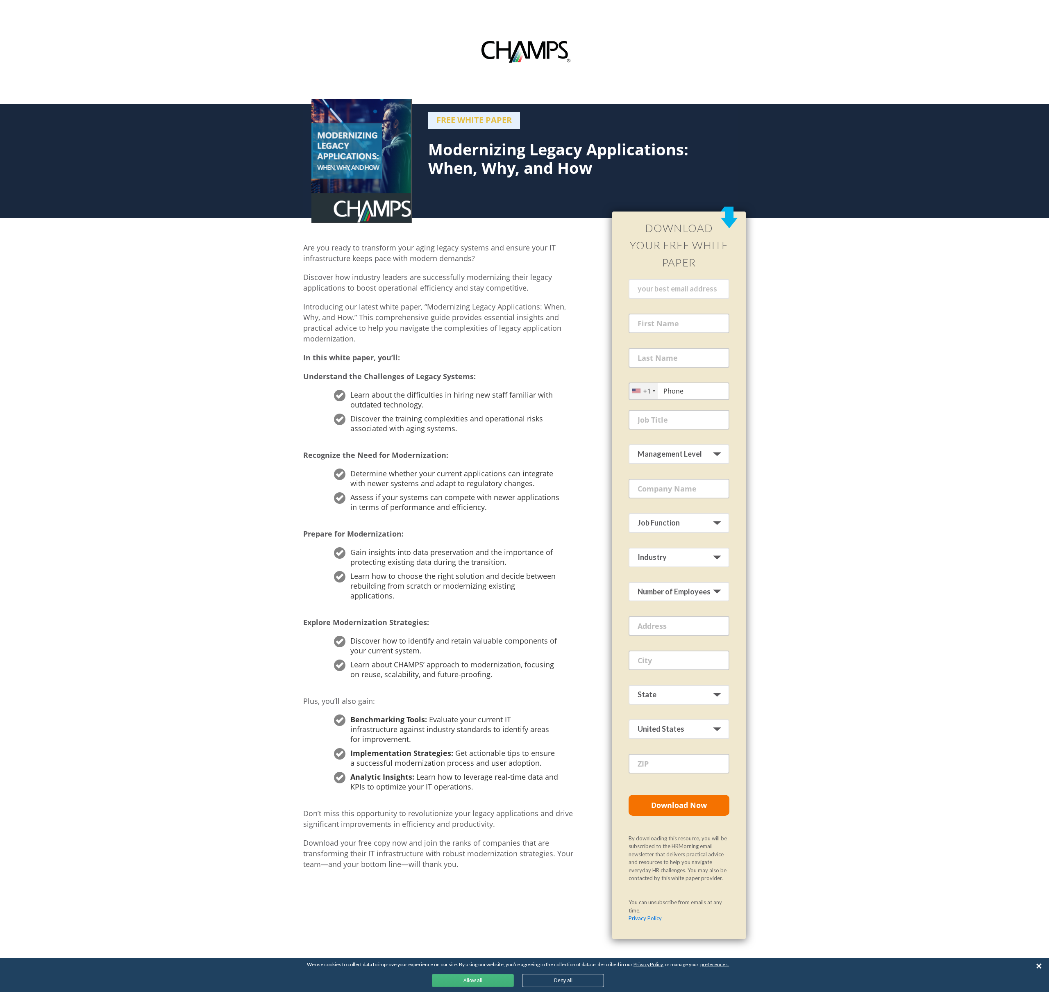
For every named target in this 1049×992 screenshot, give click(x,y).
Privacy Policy (645, 918)
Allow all (472, 980)
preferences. (714, 964)
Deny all (563, 980)
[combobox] (643, 391)
